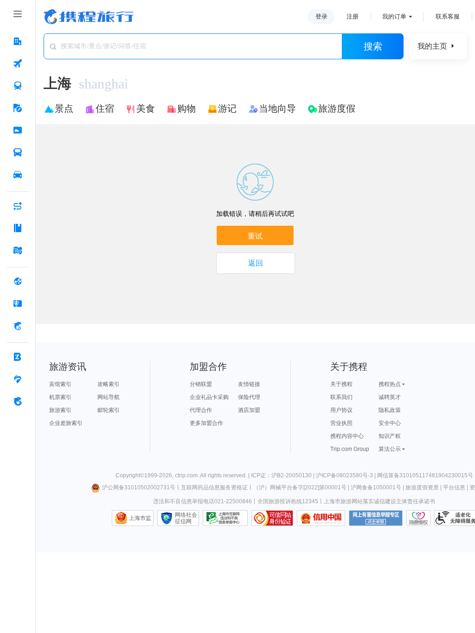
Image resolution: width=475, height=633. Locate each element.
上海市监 (140, 518)
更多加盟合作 (206, 423)
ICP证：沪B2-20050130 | (283, 475)
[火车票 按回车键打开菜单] (17, 85)
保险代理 (249, 397)
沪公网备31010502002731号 (138, 487)
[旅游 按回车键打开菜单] (17, 108)
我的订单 (394, 16)
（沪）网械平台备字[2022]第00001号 (300, 487)
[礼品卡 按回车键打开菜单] (17, 303)
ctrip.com (186, 475)
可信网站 (272, 518)
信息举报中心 (225, 518)
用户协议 (341, 410)
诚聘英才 (390, 397)
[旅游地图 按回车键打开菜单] (17, 250)
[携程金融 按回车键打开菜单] (17, 325)
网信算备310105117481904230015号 (425, 475)
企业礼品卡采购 (209, 397)
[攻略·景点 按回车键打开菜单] (17, 228)
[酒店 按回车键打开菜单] (17, 41)
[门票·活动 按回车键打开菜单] (17, 130)
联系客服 (448, 16)
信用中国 (321, 518)
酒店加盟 (249, 410)
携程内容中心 (347, 436)
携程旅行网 (89, 16)
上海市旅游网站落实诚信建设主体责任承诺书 (379, 501)
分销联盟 (201, 384)
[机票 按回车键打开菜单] (17, 63)
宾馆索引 (60, 384)
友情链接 (249, 384)
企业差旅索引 (66, 423)
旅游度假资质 (422, 487)
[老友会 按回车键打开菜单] (17, 379)
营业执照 (341, 423)
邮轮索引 (108, 410)
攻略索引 (108, 384)
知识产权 (390, 436)
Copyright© (130, 475)
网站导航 (108, 397)
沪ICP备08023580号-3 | (346, 475)
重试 (255, 236)
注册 (353, 16)
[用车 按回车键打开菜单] (17, 174)
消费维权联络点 (418, 518)
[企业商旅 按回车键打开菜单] (17, 357)
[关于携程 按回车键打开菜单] (17, 401)
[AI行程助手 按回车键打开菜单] (17, 205)
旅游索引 (60, 410)
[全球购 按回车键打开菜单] (17, 281)
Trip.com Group (349, 449)
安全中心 (390, 423)
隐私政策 (390, 410)
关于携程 (341, 384)
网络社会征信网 (186, 518)
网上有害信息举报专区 (376, 518)
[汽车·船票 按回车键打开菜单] (17, 152)
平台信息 (454, 487)
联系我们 (341, 397)
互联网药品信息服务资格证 (214, 487)
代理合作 (201, 410)
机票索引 (60, 397)
